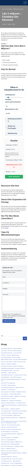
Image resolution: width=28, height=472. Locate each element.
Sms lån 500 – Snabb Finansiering (8, 385)
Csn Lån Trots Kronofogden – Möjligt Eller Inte (10, 415)
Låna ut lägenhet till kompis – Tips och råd (10, 370)
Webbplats (5, 288)
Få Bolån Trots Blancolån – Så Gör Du (9, 456)
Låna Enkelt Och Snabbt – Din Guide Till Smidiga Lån (12, 366)
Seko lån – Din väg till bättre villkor (8, 439)
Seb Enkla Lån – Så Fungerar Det (8, 389)
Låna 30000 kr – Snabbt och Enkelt (8, 372)
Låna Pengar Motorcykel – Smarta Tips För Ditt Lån (12, 458)
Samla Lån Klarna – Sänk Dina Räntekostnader (11, 394)
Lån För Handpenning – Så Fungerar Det (9, 431)
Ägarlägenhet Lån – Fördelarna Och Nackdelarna (11, 400)
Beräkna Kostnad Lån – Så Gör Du (8, 398)
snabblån (6, 228)
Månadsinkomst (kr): (11, 109)
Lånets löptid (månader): (13, 102)
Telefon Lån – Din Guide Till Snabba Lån (9, 450)
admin (5, 24)
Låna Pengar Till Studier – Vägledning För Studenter (12, 413)
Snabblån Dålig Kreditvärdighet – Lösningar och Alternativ (13, 368)
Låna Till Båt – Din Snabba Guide (8, 383)
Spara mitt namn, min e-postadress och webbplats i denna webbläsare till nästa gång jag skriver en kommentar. (14, 316)
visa (6, 43)
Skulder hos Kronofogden (12, 127)
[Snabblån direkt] (5, 2)
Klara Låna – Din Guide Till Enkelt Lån (9, 427)
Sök (2, 335)
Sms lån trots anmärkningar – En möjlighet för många (12, 446)
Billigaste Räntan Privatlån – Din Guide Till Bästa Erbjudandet (14, 359)
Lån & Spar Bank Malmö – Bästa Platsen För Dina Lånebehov (14, 411)
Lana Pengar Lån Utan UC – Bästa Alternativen (11, 461)
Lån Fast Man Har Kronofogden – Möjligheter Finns (11, 441)
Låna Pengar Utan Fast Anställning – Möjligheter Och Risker (13, 391)
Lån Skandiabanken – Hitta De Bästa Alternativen (11, 377)
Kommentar (6, 294)
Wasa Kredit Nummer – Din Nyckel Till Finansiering (11, 465)
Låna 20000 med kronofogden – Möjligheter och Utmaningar (13, 396)
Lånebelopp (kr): (10, 95)
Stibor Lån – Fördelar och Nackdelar (8, 363)
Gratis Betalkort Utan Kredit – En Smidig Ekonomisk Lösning (13, 375)
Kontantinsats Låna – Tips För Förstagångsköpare (11, 463)
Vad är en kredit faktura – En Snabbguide (9, 437)
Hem (3, 9)
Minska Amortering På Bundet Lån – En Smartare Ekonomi (13, 402)
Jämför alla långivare (14, 176)
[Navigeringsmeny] (25, 3)
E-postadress (6, 282)
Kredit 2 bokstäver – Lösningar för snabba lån (10, 408)
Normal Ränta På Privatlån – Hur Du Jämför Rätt (11, 352)
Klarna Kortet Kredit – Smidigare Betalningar (10, 444)
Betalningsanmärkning (15, 120)
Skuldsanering (12, 133)
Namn (4, 277)
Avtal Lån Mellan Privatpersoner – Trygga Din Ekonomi (12, 387)
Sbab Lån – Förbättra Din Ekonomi (8, 448)
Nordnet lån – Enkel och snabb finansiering (10, 355)
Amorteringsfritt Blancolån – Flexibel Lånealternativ (11, 348)
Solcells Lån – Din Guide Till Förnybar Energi (10, 425)
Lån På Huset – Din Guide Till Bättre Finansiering (11, 350)
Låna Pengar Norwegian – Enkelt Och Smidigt (10, 357)
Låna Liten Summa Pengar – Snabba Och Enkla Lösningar (13, 361)
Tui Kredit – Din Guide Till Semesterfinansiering (11, 429)
